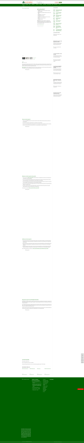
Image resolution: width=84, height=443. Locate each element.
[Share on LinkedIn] (42, 26)
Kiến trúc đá (55, 4)
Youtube (82, 355)
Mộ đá (29, 4)
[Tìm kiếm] (61, 0)
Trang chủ (23, 4)
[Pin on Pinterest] (41, 26)
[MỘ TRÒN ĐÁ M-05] (33, 370)
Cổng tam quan (49, 4)
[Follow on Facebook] (58, 0)
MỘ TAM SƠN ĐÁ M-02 (47, 374)
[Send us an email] (60, 0)
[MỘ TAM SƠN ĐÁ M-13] (40, 370)
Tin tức (60, 4)
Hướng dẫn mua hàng (45, 381)
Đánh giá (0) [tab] (25, 62)
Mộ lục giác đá (43, 8)
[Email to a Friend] (40, 26)
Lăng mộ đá (33, 4)
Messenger (82, 362)
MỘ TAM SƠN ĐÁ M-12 (24, 374)
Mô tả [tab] (23, 62)
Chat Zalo (82, 357)
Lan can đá (37, 4)
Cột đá (52, 4)
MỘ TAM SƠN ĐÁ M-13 (39, 374)
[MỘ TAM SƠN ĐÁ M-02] (48, 370)
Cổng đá (45, 389)
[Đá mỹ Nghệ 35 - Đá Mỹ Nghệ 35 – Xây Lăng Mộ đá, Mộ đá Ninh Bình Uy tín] (33, 2)
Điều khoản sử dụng (45, 380)
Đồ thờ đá (40, 4)
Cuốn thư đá (44, 4)
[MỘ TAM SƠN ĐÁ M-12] (25, 370)
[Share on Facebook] (37, 26)
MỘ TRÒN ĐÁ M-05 (32, 374)
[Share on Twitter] (39, 26)
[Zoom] (23, 56)
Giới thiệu (27, 4)
